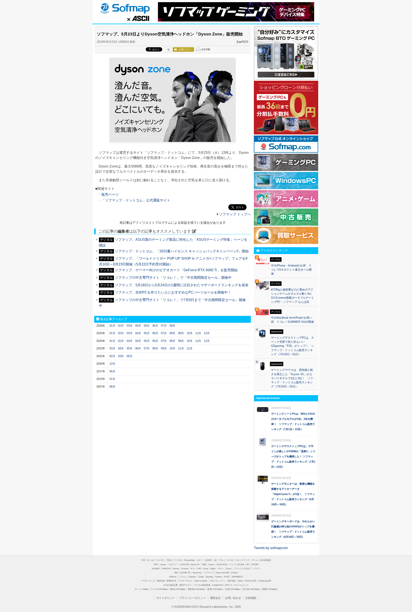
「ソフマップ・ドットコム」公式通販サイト (135, 200)
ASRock (172, 576)
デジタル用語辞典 (202, 585)
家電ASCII (171, 581)
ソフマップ (124, 8)
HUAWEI (155, 568)
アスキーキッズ (148, 581)
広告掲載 (250, 598)
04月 (138, 325)
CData (201, 576)
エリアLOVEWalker (159, 589)
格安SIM (161, 581)
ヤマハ (221, 568)
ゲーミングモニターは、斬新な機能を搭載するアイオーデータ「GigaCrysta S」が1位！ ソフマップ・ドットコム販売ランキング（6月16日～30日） (293, 494)
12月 (207, 333)
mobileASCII (217, 585)
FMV (156, 564)
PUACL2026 (250, 581)
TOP (143, 560)
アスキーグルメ (185, 581)
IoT (152, 560)
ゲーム (254, 560)
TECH (169, 560)
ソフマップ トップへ (234, 214)
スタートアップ (242, 560)
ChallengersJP (265, 581)
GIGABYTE (185, 572)
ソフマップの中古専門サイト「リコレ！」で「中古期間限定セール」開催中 (173, 277)
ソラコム (182, 576)
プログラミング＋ (217, 581)
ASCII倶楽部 (265, 560)
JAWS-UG (166, 568)
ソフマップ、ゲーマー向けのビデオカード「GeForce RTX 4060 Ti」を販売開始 (176, 270)
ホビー (200, 560)
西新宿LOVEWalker (196, 589)
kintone (176, 568)
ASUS (226, 576)
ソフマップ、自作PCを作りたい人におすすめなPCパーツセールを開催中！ (173, 292)
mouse (163, 564)
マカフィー (173, 564)
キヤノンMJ (195, 568)
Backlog (209, 576)
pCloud (234, 572)
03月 (129, 325)
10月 (189, 333)
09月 (181, 333)
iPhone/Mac (189, 560)
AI (148, 560)
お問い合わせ (233, 598)
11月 (198, 333)
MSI (176, 572)
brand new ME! (222, 572)
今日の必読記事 (170, 585)
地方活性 (231, 581)
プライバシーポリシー (192, 598)
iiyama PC (195, 564)
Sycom (211, 564)
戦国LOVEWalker (269, 589)
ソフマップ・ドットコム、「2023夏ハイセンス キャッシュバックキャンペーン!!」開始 (182, 251)
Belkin (212, 568)
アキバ (222, 560)
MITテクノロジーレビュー (236, 585)
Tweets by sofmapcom (271, 548)
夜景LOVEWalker (215, 589)
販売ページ (110, 194)
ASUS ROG (222, 564)
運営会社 (215, 598)
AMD (204, 564)
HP (247, 564)
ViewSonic (197, 572)
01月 (112, 325)
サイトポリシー (165, 598)
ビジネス (160, 560)
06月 (155, 325)
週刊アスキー (186, 585)
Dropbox (192, 576)
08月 (172, 325)
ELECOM (184, 564)
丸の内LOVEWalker (251, 589)
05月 (147, 325)
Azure (205, 568)
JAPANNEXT (237, 576)
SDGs (240, 581)
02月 (121, 325)
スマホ (230, 560)
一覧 (167, 49)
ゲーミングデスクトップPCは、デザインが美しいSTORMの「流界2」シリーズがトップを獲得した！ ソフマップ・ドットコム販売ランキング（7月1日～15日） (293, 456)
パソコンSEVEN (236, 564)
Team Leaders (200, 581)
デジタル (178, 560)
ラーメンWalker (141, 589)
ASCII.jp (138, 18)
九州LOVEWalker (232, 589)
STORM (254, 564)
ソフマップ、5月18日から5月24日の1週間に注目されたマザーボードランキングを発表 (181, 285)
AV (215, 560)
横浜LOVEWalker (178, 589)
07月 (164, 325)
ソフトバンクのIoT (241, 568)
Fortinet (218, 576)
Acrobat (184, 568)
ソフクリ (256, 568)
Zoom (228, 568)
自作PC (208, 560)
